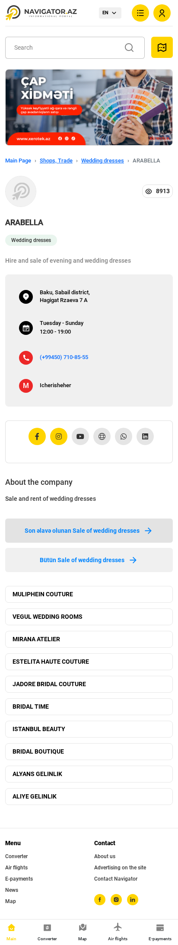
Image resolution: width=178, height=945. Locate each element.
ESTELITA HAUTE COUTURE (51, 661)
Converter (16, 856)
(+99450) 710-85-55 (64, 357)
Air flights (16, 868)
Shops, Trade (56, 160)
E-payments (19, 879)
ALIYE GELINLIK (35, 796)
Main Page (18, 160)
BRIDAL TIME (31, 706)
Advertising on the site (120, 868)
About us (104, 856)
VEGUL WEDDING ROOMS (48, 616)
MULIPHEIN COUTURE (43, 594)
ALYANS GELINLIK (37, 773)
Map (10, 901)
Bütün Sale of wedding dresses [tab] (82, 560)
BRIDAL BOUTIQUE (38, 751)
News (11, 890)
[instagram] (116, 899)
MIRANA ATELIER (36, 639)
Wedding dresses (102, 160)
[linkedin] (132, 899)
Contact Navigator (115, 879)
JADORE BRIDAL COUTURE (49, 684)
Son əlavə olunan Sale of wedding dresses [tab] (82, 530)
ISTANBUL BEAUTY (39, 728)
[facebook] (99, 899)
